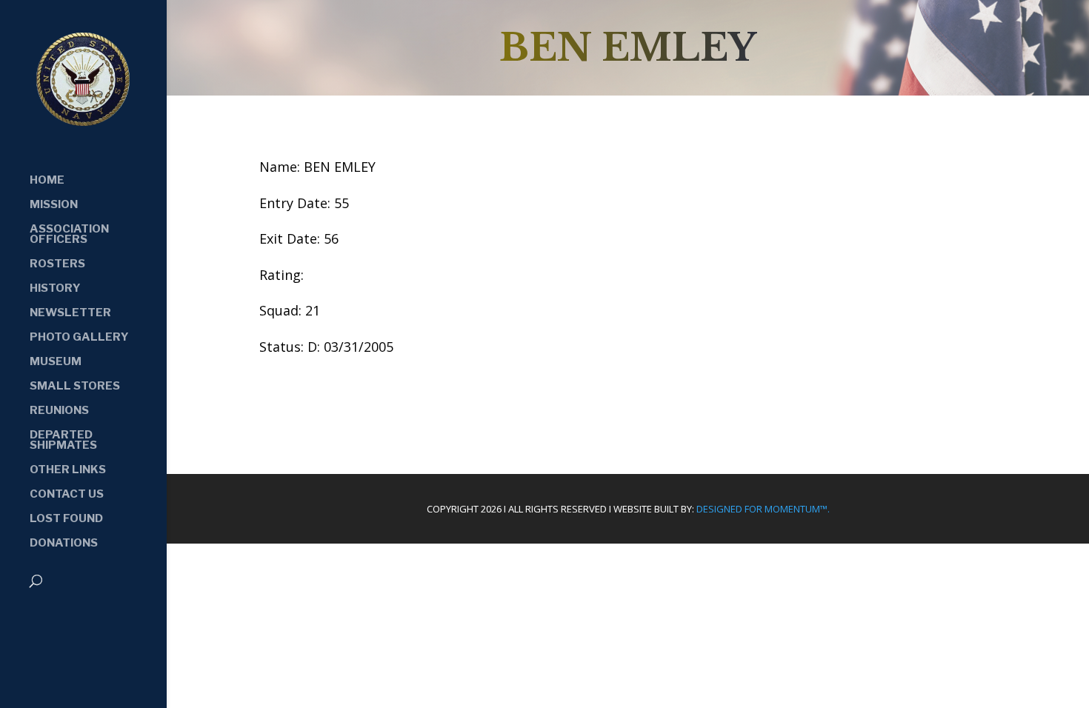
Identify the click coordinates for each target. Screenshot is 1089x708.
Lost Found (66, 519)
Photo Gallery (79, 338)
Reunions (59, 411)
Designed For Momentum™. (763, 508)
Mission (54, 205)
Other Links (68, 470)
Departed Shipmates (63, 441)
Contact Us (67, 495)
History (55, 289)
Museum (55, 362)
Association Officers (69, 235)
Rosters (57, 264)
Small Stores (75, 387)
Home (47, 181)
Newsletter (70, 313)
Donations (64, 544)
